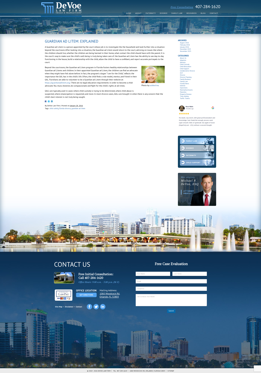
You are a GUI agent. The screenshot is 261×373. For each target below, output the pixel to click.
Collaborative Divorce (187, 71)
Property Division (185, 94)
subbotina (154, 85)
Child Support (184, 69)
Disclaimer (69, 307)
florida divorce (65, 108)
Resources (192, 13)
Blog (203, 13)
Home (128, 13)
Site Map (58, 307)
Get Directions (86, 295)
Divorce (163, 13)
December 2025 (185, 49)
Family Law (176, 13)
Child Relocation (185, 66)
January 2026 (184, 47)
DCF (181, 73)
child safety (54, 108)
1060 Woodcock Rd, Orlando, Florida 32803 (147, 371)
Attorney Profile (189, 192)
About (138, 13)
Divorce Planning (185, 77)
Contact (214, 13)
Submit (171, 311)
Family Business (185, 79)
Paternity (151, 13)
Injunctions (183, 88)
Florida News (184, 84)
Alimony (182, 62)
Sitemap (171, 371)
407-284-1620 (207, 6)
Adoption (183, 60)
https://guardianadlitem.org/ (57, 82)
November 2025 (185, 51)
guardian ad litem (78, 108)
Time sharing (184, 96)
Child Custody (184, 64)
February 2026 (185, 45)
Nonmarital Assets (186, 90)
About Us (183, 58)
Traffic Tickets (185, 98)
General (182, 86)
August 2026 (184, 43)
